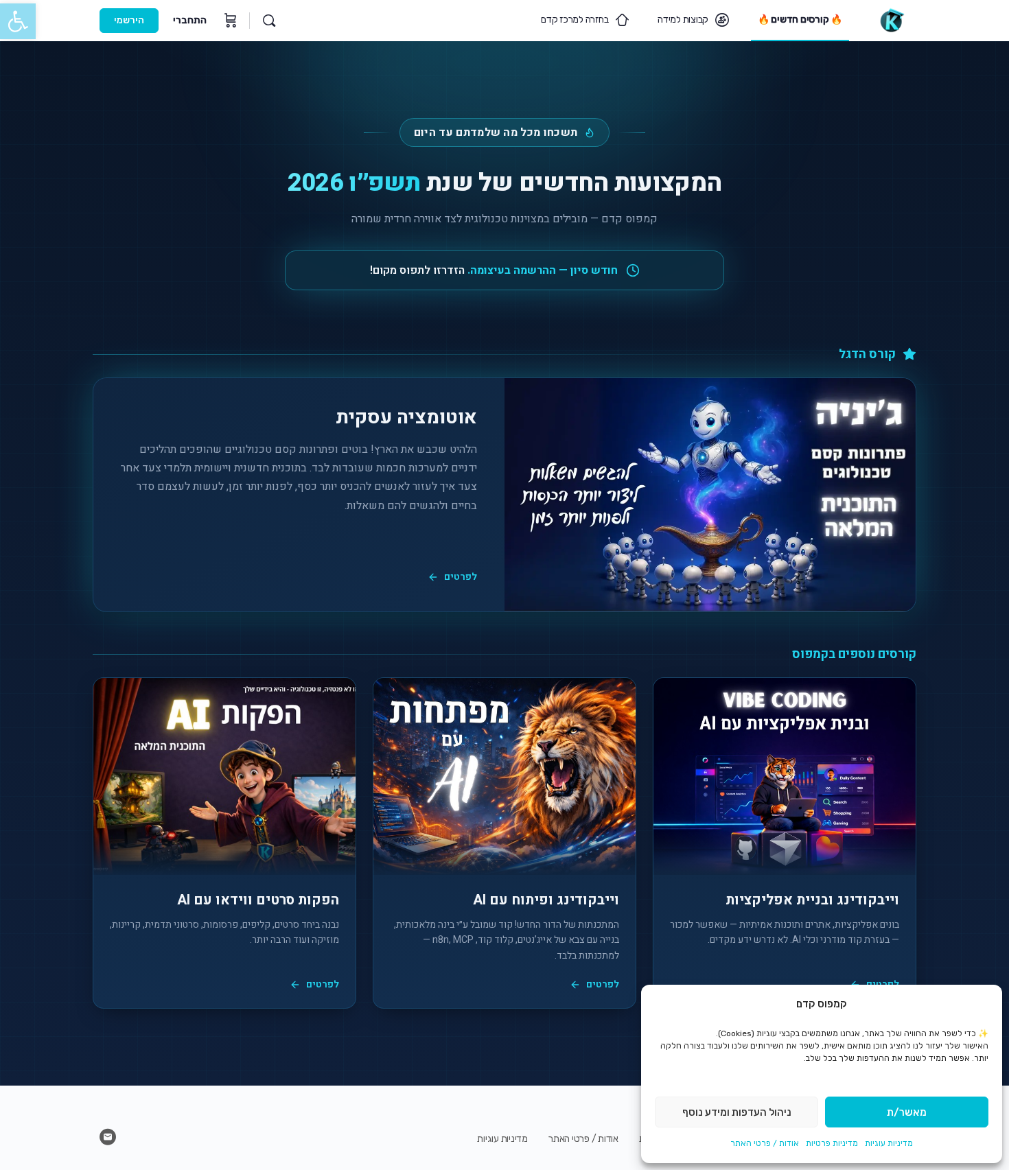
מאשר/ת (907, 1112)
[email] (108, 1137)
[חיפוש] (269, 20)
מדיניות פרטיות (832, 1143)
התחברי (190, 20)
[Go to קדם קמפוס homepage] (891, 19)
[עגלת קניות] (229, 20)
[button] (18, 21)
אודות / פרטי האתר (764, 1143)
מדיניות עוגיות (889, 1143)
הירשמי (129, 20)
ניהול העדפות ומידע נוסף (736, 1112)
